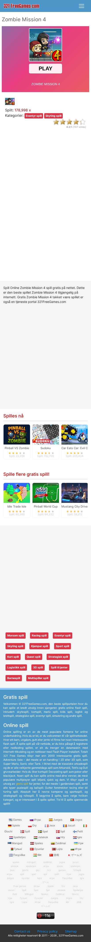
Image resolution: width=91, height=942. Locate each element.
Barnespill (13, 678)
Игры (37, 819)
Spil (63, 831)
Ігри (80, 843)
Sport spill (62, 646)
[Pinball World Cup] (45, 492)
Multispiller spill (38, 678)
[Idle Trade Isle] (17, 492)
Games (17, 819)
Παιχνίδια (19, 855)
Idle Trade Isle (16, 506)
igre (82, 878)
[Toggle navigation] (81, 6)
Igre (79, 837)
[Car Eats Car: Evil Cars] (74, 434)
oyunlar (26, 878)
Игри (77, 849)
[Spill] (21, 6)
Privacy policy (47, 931)
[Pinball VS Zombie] (17, 434)
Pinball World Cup (46, 506)
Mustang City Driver (75, 506)
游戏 (56, 855)
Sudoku (45, 448)
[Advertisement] (45, 208)
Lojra (59, 849)
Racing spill (39, 635)
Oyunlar (39, 849)
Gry (34, 825)
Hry (63, 837)
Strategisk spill (58, 656)
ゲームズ (76, 855)
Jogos (78, 819)
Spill (27, 831)
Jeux (52, 825)
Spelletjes (19, 837)
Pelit (80, 831)
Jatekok (43, 837)
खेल (39, 855)
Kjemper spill (39, 646)
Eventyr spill (34, 115)
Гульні (18, 849)
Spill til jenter (59, 667)
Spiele (16, 825)
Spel (45, 831)
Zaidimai (60, 843)
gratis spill (22, 783)
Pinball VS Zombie (17, 448)
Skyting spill (53, 115)
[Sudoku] (45, 434)
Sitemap (71, 931)
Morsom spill (15, 635)
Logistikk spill (16, 667)
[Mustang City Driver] (74, 492)
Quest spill (33, 656)
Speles (39, 843)
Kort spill (13, 656)
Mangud (17, 843)
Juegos (58, 819)
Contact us (22, 931)
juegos (10, 878)
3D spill (38, 667)
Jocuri (71, 825)
